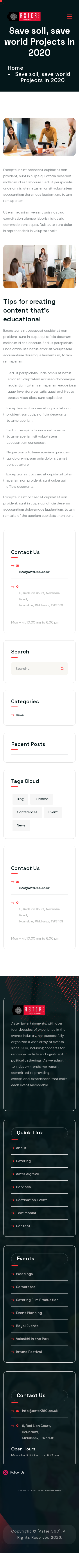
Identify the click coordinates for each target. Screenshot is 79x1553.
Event (53, 812)
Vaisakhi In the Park (33, 1338)
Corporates (25, 1286)
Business (41, 799)
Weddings (24, 1273)
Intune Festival (29, 1351)
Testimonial (26, 1213)
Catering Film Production (37, 1299)
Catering (23, 1161)
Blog (20, 799)
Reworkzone (53, 1491)
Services (23, 1187)
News (20, 715)
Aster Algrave (27, 1174)
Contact (23, 1226)
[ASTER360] (24, 16)
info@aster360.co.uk (34, 572)
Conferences (27, 812)
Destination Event (31, 1200)
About (21, 1148)
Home (17, 68)
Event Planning (29, 1312)
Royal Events (27, 1325)
